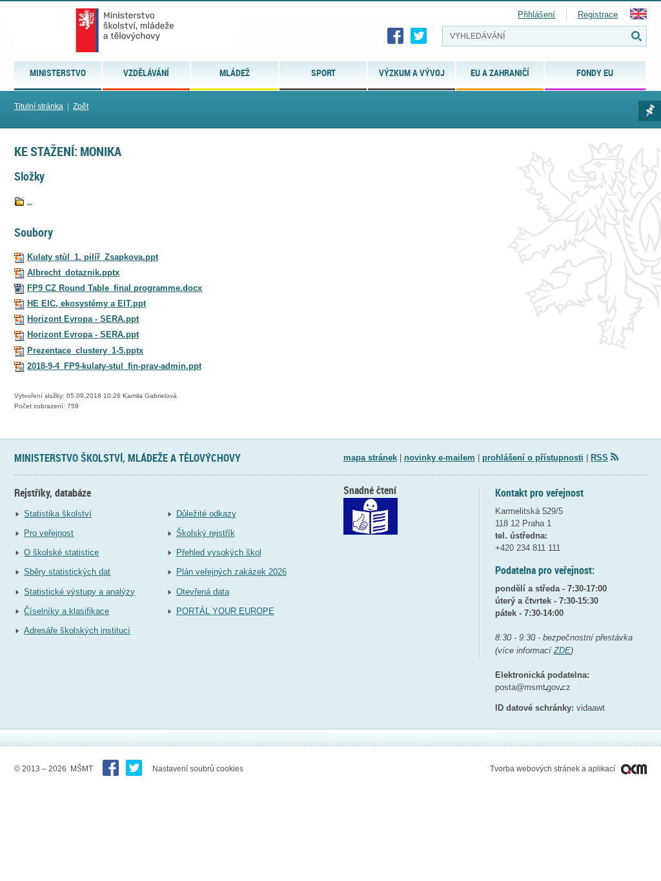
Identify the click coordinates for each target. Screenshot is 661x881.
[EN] (638, 16)
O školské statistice (61, 552)
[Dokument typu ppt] (19, 257)
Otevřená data (202, 592)
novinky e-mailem (439, 457)
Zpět (80, 106)
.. (29, 201)
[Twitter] (419, 36)
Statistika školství (58, 514)
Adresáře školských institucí (77, 630)
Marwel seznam (649, 111)
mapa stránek (370, 457)
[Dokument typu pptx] (19, 272)
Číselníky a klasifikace (66, 611)
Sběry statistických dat (67, 572)
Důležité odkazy (206, 514)
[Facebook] (395, 36)
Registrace (598, 14)
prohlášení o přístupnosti (533, 457)
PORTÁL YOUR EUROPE (225, 611)
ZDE (562, 650)
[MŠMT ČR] (125, 30)
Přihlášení (536, 14)
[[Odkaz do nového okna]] (370, 532)
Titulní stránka (38, 106)
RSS (599, 457)
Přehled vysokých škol (218, 552)
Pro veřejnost (49, 533)
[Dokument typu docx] (19, 288)
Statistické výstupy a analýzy (79, 592)
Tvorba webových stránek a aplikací (553, 769)
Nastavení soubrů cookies (197, 769)
